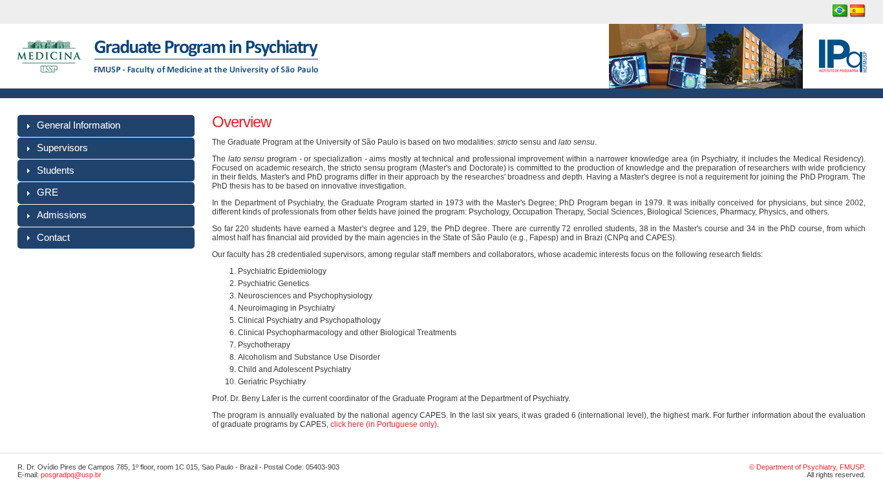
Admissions (62, 215)
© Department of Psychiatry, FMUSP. (807, 467)
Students (55, 170)
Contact (53, 237)
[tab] (105, 126)
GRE (47, 192)
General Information (78, 125)
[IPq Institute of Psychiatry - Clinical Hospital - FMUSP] (746, 85)
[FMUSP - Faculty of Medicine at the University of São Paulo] (49, 85)
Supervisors (62, 148)
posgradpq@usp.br (71, 475)
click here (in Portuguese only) (383, 424)
